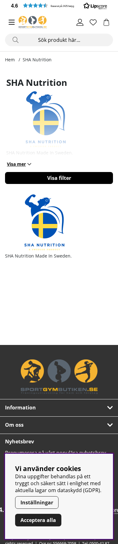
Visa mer (16, 164)
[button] (59, 5)
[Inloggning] (80, 22)
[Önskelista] (93, 22)
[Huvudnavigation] (11, 22)
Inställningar (36, 502)
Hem (10, 60)
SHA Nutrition (37, 60)
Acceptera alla (38, 520)
